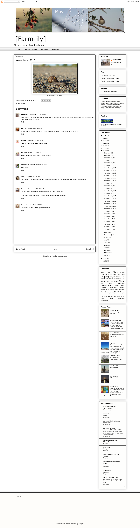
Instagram (55, 49)
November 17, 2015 (110, 191)
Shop (18, 49)
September (107, 235)
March (106, 250)
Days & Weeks (115, 277)
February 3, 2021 (115, 356)
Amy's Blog (106, 447)
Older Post (90, 249)
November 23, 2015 (110, 175)
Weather (112, 296)
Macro (122, 287)
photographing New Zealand (111, 421)
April (105, 247)
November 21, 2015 (110, 180)
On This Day (111, 289)
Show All (122, 486)
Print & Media (119, 289)
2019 (104, 140)
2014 (104, 258)
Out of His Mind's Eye (109, 428)
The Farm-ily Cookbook (108, 75)
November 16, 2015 (110, 193)
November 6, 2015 (109, 216)
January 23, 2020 (115, 310)
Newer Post (20, 249)
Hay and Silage (117, 281)
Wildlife (23, 103)
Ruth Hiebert (25, 164)
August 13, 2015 (115, 333)
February (107, 253)
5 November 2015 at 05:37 (35, 140)
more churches (107, 422)
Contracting (105, 274)
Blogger (81, 524)
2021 (104, 135)
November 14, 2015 (110, 198)
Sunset (122, 292)
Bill (22, 152)
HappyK (23, 140)
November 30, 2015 (110, 158)
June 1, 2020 (114, 386)
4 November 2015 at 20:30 (33, 128)
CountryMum (117, 59)
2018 (104, 143)
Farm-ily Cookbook (30, 49)
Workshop (120, 298)
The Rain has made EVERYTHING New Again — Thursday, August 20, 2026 (112, 481)
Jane (22, 177)
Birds (115, 272)
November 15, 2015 (110, 196)
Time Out (121, 294)
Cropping (105, 276)
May (105, 245)
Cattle (122, 272)
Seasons (108, 292)
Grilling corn (106, 449)
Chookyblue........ (108, 470)
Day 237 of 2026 (107, 408)
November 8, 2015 (109, 214)
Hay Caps (106, 283)
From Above (117, 279)
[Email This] (42, 100)
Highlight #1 (106, 456)
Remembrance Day (110, 206)
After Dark (105, 272)
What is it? (120, 296)
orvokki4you (107, 414)
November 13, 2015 (110, 201)
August (106, 237)
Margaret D (24, 114)
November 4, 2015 (109, 221)
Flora (111, 279)
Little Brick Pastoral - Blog (111, 454)
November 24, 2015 (110, 173)
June (106, 242)
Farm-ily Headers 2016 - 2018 (110, 78)
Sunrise (115, 292)
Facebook (44, 49)
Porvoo (105, 415)
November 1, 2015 (109, 229)
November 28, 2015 (110, 163)
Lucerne (104, 287)
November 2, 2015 (109, 226)
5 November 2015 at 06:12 (32, 152)
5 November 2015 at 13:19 (33, 205)
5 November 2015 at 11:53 (35, 189)
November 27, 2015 (110, 165)
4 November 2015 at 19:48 (37, 114)
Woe (111, 298)
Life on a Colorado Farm (110, 478)
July (105, 240)
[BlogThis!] (44, 100)
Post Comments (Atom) (59, 256)
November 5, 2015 (109, 219)
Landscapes (107, 285)
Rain (102, 292)
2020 (104, 138)
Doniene (23, 189)
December (107, 153)
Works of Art (113, 343)
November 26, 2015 (110, 168)
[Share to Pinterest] (50, 100)
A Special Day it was (108, 442)
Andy (22, 128)
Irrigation (121, 283)
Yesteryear (104, 300)
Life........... (106, 472)
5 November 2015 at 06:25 (38, 164)
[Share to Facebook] (48, 100)
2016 (104, 148)
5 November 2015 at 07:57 (33, 177)
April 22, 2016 (114, 376)
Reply (22, 122)
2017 (104, 145)
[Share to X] (46, 100)
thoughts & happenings (110, 440)
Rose (22, 205)
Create (122, 274)
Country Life (114, 274)
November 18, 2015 (110, 188)
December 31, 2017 (116, 320)
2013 (104, 261)
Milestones (104, 289)
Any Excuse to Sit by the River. (111, 465)
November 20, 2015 (110, 183)
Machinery (113, 287)
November (107, 155)
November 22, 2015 (110, 178)
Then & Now (113, 294)
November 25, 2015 (110, 170)
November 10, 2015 (110, 208)
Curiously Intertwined (109, 407)
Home (55, 249)
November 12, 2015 (110, 203)
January (106, 255)
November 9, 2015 (109, 211)
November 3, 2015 (109, 224)
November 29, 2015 (110, 160)
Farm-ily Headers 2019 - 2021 (110, 81)
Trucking (104, 296)
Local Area (120, 285)
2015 (104, 151)
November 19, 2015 (110, 186)
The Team (104, 294)
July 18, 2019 (114, 366)
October (106, 232)
